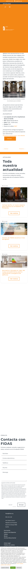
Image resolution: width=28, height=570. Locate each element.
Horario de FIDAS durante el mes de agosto (14, 235)
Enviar (21, 505)
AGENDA (22, 341)
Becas (5, 536)
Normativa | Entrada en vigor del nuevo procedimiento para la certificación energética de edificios (14, 268)
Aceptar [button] (13, 567)
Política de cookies (9, 545)
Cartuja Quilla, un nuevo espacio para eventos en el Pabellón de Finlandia (14, 201)
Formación (7, 530)
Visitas (6, 534)
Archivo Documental (10, 538)
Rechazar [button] (19, 567)
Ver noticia (14, 213)
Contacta (8, 382)
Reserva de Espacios (10, 532)
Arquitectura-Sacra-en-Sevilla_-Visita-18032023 (14, 135)
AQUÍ (15, 126)
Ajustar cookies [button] (5, 567)
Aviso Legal (7, 543)
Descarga (9, 138)
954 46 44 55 (8, 517)
